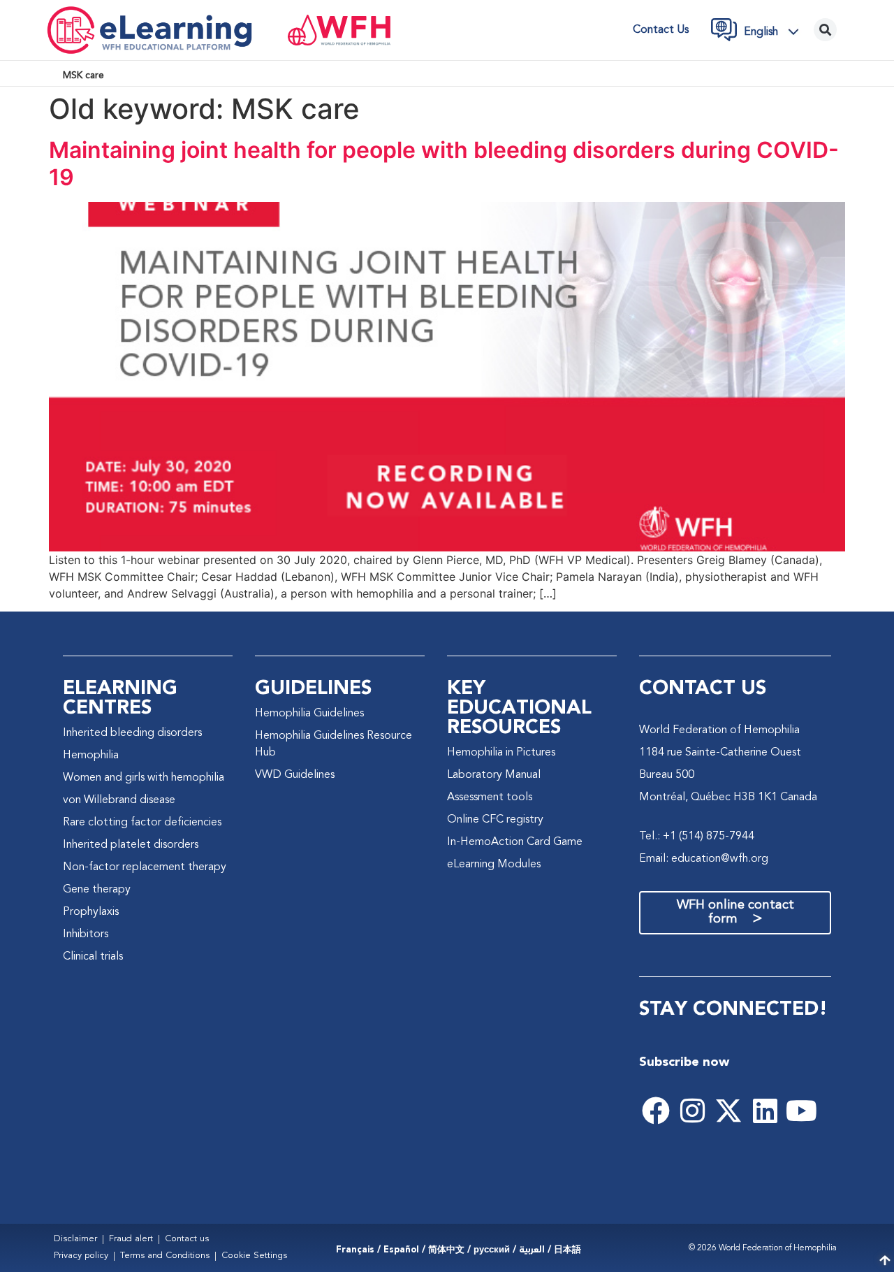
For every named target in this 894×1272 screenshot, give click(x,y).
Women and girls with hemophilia (143, 777)
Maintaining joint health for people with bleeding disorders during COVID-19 (444, 163)
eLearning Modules (494, 864)
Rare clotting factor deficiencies (142, 822)
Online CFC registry (495, 819)
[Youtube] (801, 1110)
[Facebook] (656, 1110)
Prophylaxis (91, 912)
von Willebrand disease (119, 800)
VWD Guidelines (295, 775)
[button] (775, 31)
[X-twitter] (728, 1110)
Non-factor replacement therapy (144, 867)
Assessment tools (489, 797)
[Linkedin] (765, 1110)
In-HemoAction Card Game (514, 842)
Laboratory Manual (494, 775)
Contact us (661, 30)
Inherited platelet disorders (130, 845)
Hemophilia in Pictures (501, 752)
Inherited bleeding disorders (132, 733)
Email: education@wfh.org (703, 859)
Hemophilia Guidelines (309, 713)
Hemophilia (91, 755)
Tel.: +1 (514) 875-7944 (696, 836)
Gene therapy (97, 889)
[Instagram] (692, 1110)
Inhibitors (85, 934)
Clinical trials (93, 956)
